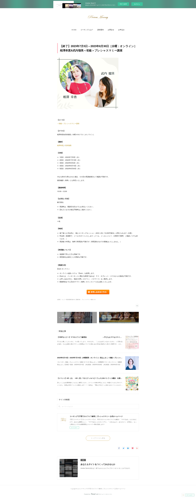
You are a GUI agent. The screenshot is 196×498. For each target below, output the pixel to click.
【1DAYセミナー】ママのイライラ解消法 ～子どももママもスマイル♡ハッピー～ (94, 337)
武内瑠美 (68, 145)
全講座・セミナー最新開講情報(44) (66, 299)
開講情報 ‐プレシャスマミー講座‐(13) (86, 299)
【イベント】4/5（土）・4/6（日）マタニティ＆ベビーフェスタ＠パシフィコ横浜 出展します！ (92, 378)
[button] (74, 29)
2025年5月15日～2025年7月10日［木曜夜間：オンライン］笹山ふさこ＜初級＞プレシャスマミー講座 (93, 357)
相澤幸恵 (60, 145)
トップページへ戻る (98, 438)
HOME (74, 30)
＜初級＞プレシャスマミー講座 (68, 123)
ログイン (137, 4)
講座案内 (100, 30)
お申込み (121, 30)
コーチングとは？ (87, 30)
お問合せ (111, 30)
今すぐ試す (123, 4)
